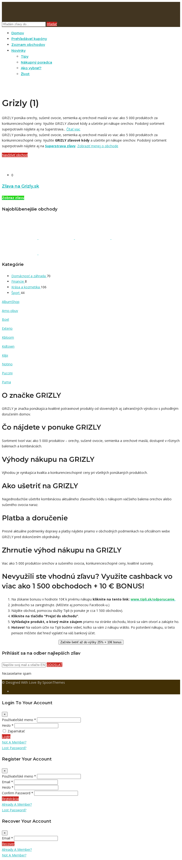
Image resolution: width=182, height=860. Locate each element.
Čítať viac (73, 129)
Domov (17, 33)
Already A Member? (17, 804)
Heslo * (8, 725)
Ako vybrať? (31, 68)
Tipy (24, 56)
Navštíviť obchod (15, 155)
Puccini (7, 373)
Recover (8, 844)
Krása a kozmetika (26, 287)
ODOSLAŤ (54, 664)
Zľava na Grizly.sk (20, 186)
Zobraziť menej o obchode (97, 146)
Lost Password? (14, 748)
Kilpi (5, 355)
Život (25, 74)
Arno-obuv (10, 310)
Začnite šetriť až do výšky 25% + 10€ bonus (91, 642)
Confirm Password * (17, 793)
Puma (6, 382)
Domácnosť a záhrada (29, 276)
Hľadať (52, 24)
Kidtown (8, 346)
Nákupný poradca (36, 62)
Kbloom (8, 337)
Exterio (7, 328)
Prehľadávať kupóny (29, 39)
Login (6, 736)
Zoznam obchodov (28, 45)
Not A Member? (14, 742)
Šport (16, 292)
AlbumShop (10, 301)
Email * (7, 782)
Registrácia (10, 798)
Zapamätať (16, 731)
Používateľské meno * (19, 719)
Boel (5, 319)
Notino (7, 364)
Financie (18, 281)
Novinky (18, 50)
